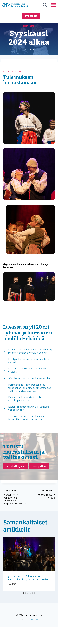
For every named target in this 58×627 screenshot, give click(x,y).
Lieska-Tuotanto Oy (32, 620)
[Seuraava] (50, 564)
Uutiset (29, 26)
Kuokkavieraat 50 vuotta (46, 494)
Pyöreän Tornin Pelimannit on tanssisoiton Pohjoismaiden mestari (14, 497)
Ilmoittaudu (31, 15)
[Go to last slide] (7, 564)
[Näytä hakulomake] (44, 4)
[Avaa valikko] (53, 4)
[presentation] (29, 554)
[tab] (23, 593)
